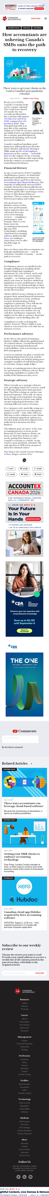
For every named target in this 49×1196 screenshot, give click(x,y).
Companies (24, 1087)
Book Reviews (24, 1084)
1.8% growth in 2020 (15, 122)
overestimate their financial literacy (21, 182)
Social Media (24, 1109)
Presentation (24, 1022)
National (24, 1006)
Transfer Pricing (24, 1074)
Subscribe (35, 18)
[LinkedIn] (24, 1177)
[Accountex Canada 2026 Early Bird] (24, 7)
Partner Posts (13, 28)
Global (24, 1003)
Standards (24, 1068)
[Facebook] (31, 1177)
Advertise (24, 1143)
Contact (24, 1146)
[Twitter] (18, 1177)
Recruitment (24, 1025)
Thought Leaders (24, 1093)
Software (37, 28)
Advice (24, 1019)
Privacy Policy (24, 1149)
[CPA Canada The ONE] (24, 681)
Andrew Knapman (24, 1131)
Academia (25, 1059)
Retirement (24, 1028)
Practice (26, 28)
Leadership (24, 1047)
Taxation (24, 1071)
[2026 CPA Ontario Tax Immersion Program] (24, 601)
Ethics (24, 1062)
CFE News (24, 1125)
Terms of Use (24, 1155)
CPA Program (24, 1122)
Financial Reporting (24, 1044)
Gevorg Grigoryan (24, 1134)
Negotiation (24, 1106)
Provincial (24, 1009)
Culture (24, 1041)
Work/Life (24, 1031)
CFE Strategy (24, 1128)
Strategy (24, 1050)
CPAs (24, 1090)
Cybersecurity (24, 1103)
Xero (6, 238)
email (26, 474)
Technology (8, 878)
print (39, 474)
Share (25, 469)
